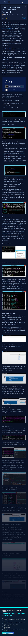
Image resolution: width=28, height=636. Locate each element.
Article (24, 18)
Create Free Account (8, 633)
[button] (25, 2)
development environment (9, 69)
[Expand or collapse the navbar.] (2, 2)
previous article (9, 48)
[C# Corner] (5, 2)
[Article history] (12, 14)
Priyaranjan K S (7, 14)
